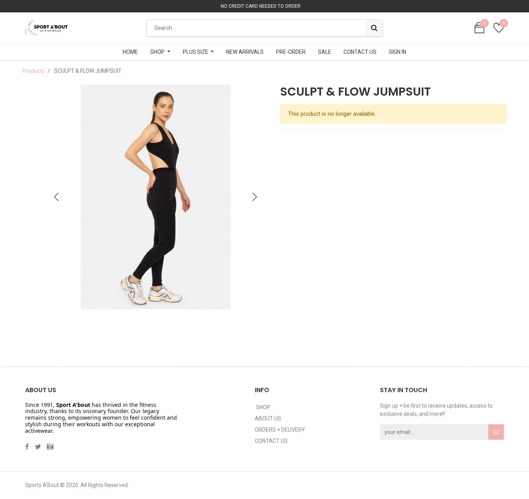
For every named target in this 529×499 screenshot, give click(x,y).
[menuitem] (130, 52)
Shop (262, 407)
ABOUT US (268, 418)
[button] (56, 197)
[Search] (374, 28)
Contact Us (271, 441)
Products (33, 71)
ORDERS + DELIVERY (280, 430)
